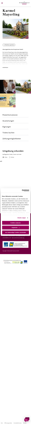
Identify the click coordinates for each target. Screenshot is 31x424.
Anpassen (14, 227)
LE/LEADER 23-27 (7, 237)
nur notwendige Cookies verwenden (15, 232)
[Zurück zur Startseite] (24, 3)
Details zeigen (22, 217)
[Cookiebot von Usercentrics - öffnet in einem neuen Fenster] (22, 190)
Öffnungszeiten (8, 422)
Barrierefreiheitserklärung (18, 237)
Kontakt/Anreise (17, 422)
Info (2, 422)
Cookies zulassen (15, 222)
